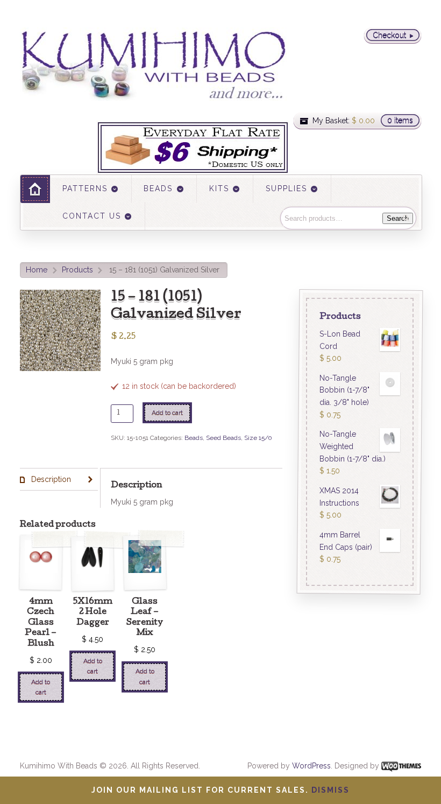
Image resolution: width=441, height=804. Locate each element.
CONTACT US (91, 216)
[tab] (59, 480)
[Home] (35, 188)
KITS (219, 188)
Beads (193, 438)
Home (36, 269)
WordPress (311, 765)
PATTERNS (85, 188)
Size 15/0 (258, 438)
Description (50, 479)
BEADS (158, 188)
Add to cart (167, 412)
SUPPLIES (286, 188)
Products (77, 269)
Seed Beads (223, 438)
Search (398, 218)
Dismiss (330, 790)
